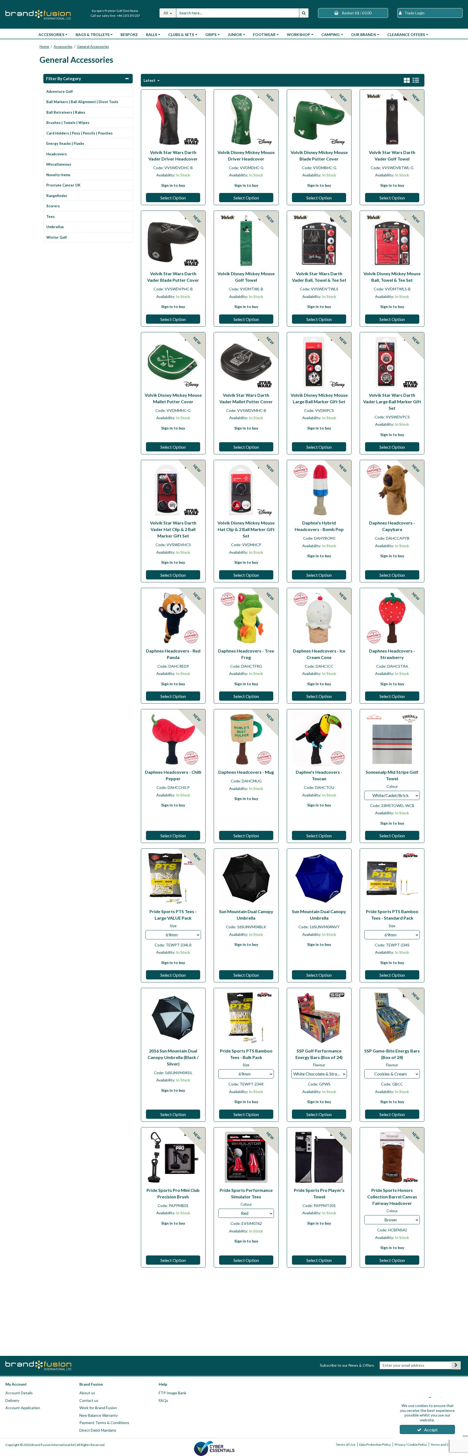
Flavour (319, 1065)
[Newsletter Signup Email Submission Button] (456, 1365)
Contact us (88, 1400)
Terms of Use (345, 1444)
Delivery (12, 1400)
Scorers (53, 206)
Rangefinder (56, 196)
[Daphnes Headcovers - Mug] (246, 738)
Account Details (19, 1393)
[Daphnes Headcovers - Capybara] (392, 489)
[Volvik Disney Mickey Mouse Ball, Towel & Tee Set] (392, 240)
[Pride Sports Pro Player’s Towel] (319, 1157)
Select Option (173, 197)
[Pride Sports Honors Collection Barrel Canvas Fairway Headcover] (392, 1157)
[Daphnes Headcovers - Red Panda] (173, 617)
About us (87, 1393)
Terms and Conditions (447, 1444)
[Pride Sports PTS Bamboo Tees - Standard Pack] (392, 878)
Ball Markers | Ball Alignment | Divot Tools (82, 102)
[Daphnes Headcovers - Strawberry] (392, 617)
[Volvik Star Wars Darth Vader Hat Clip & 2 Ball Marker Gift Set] (173, 489)
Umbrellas (55, 227)
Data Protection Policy (375, 1444)
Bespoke (129, 34)
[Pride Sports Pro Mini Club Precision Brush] (173, 1157)
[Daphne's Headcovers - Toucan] (319, 738)
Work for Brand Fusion (98, 1407)
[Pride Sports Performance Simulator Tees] (246, 1157)
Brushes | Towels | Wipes (67, 122)
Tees (50, 216)
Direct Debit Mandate (97, 1430)
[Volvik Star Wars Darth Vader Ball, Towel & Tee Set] (319, 240)
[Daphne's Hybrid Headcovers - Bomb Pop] (319, 489)
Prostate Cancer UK (63, 185)
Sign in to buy (173, 185)
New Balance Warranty (98, 1415)
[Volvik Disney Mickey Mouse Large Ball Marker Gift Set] (319, 361)
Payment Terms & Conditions (104, 1422)
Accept (431, 1429)
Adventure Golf (59, 91)
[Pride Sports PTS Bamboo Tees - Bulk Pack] (246, 1017)
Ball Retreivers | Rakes (65, 112)
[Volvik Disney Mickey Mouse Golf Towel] (246, 240)
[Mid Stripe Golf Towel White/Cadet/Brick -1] (392, 738)
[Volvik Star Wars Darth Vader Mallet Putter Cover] (246, 361)
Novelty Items (58, 175)
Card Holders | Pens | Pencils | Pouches (79, 133)
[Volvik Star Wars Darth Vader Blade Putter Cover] (173, 240)
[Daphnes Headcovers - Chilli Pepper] (173, 738)
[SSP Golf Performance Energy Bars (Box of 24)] (319, 1017)
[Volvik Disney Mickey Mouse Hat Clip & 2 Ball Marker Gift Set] (246, 489)
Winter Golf (56, 237)
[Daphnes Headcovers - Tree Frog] (246, 617)
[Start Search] (304, 13)
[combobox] (392, 795)
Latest (150, 80)
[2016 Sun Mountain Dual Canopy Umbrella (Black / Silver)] (173, 1017)
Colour (392, 786)
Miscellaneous (58, 164)
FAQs (163, 1400)
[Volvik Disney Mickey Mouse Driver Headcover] (246, 119)
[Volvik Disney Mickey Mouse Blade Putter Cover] (319, 119)
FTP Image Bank (172, 1393)
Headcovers (56, 154)
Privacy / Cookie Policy (411, 1444)
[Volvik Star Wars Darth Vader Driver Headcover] (173, 119)
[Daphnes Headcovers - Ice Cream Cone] (319, 617)
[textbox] (392, 795)
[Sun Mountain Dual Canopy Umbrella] (246, 878)
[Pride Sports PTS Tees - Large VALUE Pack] (173, 878)
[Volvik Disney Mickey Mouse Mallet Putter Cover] (173, 361)
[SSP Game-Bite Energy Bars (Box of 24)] (392, 1017)
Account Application (22, 1407)
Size (173, 925)
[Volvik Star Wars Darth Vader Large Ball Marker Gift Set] (392, 361)
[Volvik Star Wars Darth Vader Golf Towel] (392, 119)
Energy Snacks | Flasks (65, 143)
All (166, 13)
